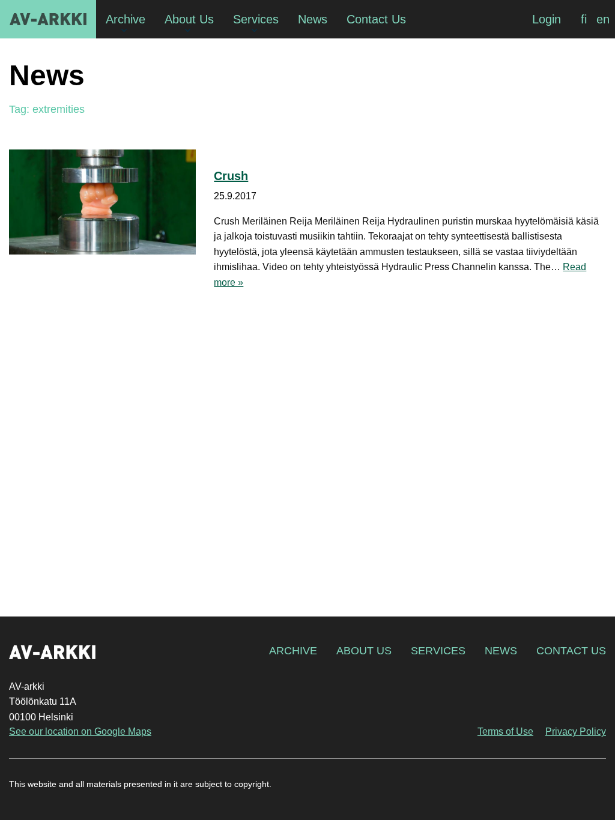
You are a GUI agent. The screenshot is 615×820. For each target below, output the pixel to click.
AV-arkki (48, 19)
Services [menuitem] (256, 19)
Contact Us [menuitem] (376, 19)
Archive (293, 650)
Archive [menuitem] (125, 19)
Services (438, 650)
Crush (231, 175)
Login (546, 19)
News (501, 650)
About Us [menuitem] (189, 19)
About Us (364, 650)
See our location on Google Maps (80, 731)
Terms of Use (505, 731)
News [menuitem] (312, 19)
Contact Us (571, 650)
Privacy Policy (575, 731)
